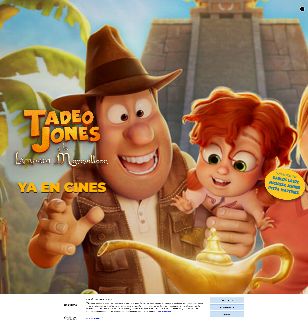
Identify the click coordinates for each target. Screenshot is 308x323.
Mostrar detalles (93, 318)
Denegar (227, 314)
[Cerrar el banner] (249, 298)
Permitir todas (227, 300)
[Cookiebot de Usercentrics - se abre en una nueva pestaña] (70, 318)
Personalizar (225, 307)
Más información (165, 312)
